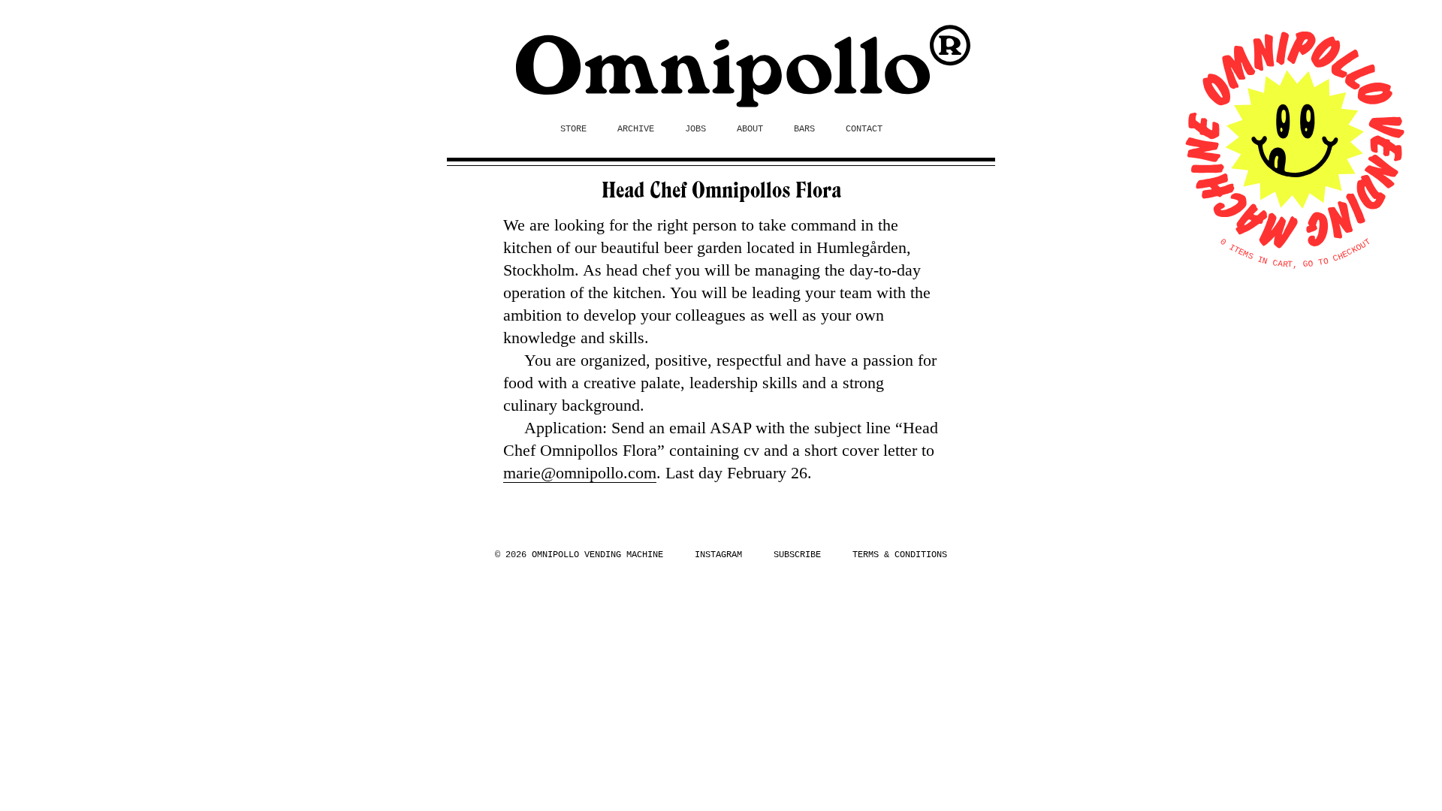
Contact (864, 129)
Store (573, 129)
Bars (804, 129)
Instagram (718, 555)
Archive (635, 129)
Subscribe (797, 555)
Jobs (695, 129)
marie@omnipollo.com (579, 472)
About (750, 129)
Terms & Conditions (899, 555)
